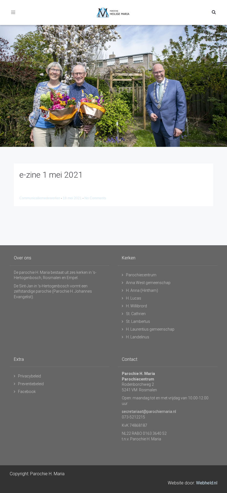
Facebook (27, 391)
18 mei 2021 (72, 198)
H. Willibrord (136, 306)
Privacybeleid (29, 376)
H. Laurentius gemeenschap (150, 329)
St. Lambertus (138, 321)
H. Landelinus (137, 337)
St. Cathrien (136, 313)
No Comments (95, 198)
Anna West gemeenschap (148, 282)
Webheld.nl (206, 483)
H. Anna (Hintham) (142, 290)
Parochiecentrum (141, 275)
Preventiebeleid (31, 384)
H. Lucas (133, 298)
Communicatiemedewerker (40, 198)
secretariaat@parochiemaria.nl (149, 411)
